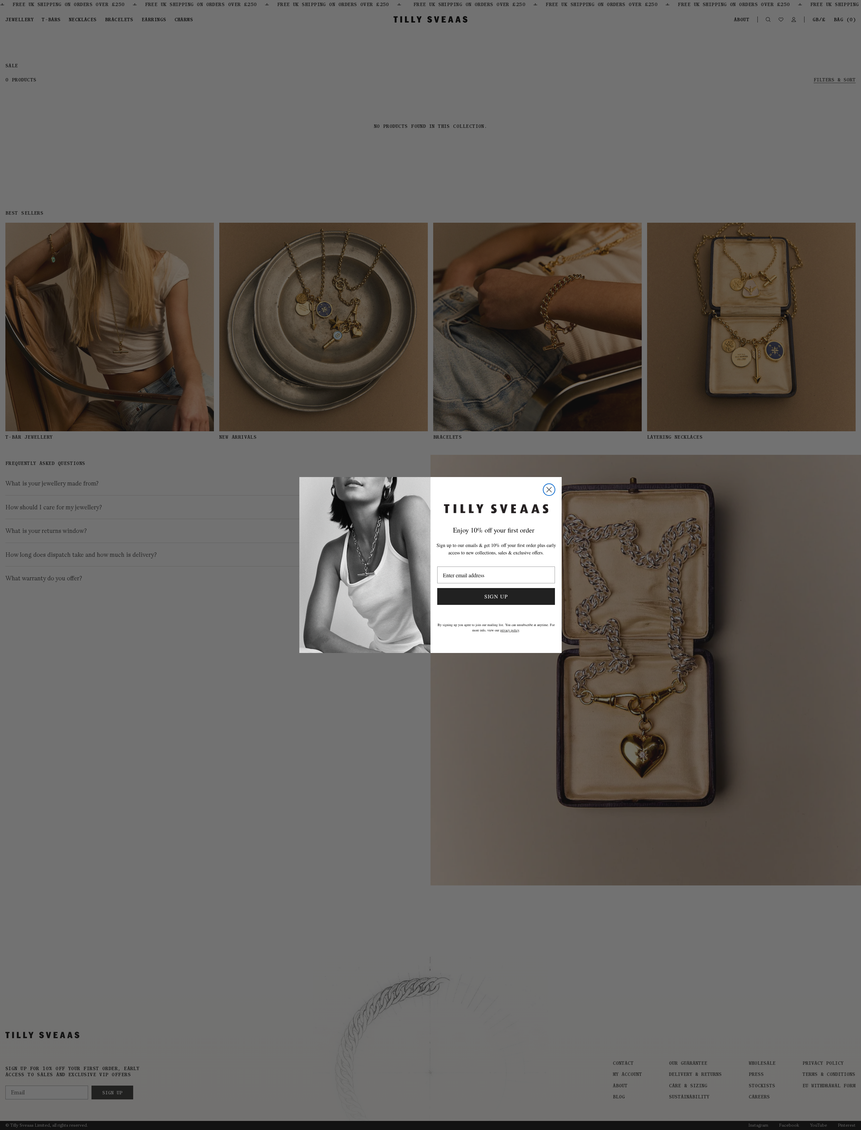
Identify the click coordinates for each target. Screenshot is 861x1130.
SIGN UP (496, 596)
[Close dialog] (549, 490)
